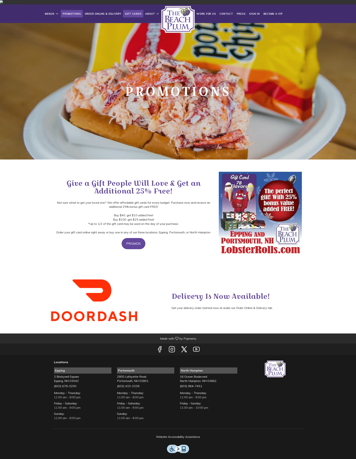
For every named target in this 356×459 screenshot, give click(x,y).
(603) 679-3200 (65, 386)
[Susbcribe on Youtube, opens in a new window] (196, 350)
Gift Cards (133, 13)
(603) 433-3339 (128, 386)
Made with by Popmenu (99, 338)
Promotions (72, 13)
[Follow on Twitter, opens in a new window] (184, 350)
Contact (226, 13)
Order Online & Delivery (103, 13)
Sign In (254, 13)
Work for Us (206, 13)
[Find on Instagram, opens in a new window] (172, 350)
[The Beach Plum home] (178, 19)
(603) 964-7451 (191, 386)
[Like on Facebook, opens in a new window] (159, 350)
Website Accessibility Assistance (178, 437)
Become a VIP (273, 13)
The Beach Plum (275, 369)
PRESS (241, 13)
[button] (52, 13)
